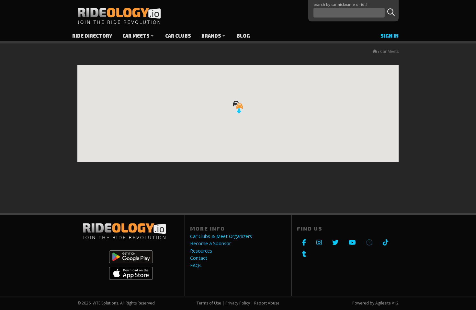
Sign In (389, 36)
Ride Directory (92, 36)
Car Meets (136, 36)
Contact (198, 258)
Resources (201, 251)
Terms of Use (209, 303)
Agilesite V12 (387, 303)
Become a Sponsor (210, 243)
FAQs (195, 265)
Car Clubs (178, 36)
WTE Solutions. (106, 303)
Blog (243, 36)
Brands (211, 36)
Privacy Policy (237, 303)
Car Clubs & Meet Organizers (221, 236)
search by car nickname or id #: (340, 4)
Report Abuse (266, 303)
